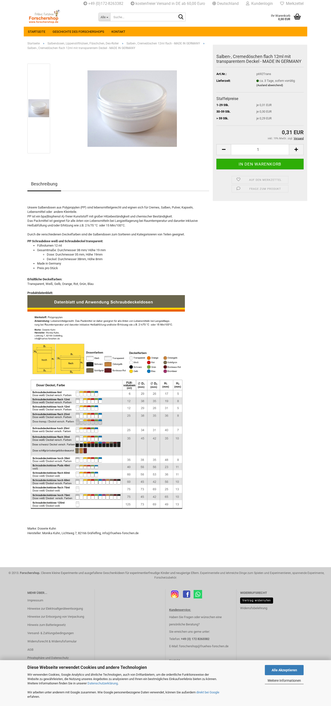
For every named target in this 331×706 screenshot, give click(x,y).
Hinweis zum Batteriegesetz (46, 625)
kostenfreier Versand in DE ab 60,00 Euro (169, 3)
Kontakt (118, 31)
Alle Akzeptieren (284, 670)
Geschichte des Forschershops (78, 31)
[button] (225, 3)
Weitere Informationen (284, 680)
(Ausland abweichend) (269, 85)
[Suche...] (181, 17)
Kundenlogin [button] (261, 3)
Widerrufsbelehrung (253, 608)
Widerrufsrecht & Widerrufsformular (52, 641)
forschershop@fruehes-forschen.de (204, 646)
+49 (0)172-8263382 (105, 3)
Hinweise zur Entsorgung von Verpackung (55, 616)
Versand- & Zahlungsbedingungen (50, 633)
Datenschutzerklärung (102, 683)
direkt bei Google (207, 692)
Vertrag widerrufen (256, 600)
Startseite (36, 31)
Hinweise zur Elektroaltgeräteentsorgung (55, 608)
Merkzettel (294, 3)
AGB (30, 649)
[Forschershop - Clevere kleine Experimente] (59, 17)
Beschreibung (44, 183)
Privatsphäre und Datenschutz (48, 658)
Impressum (35, 600)
